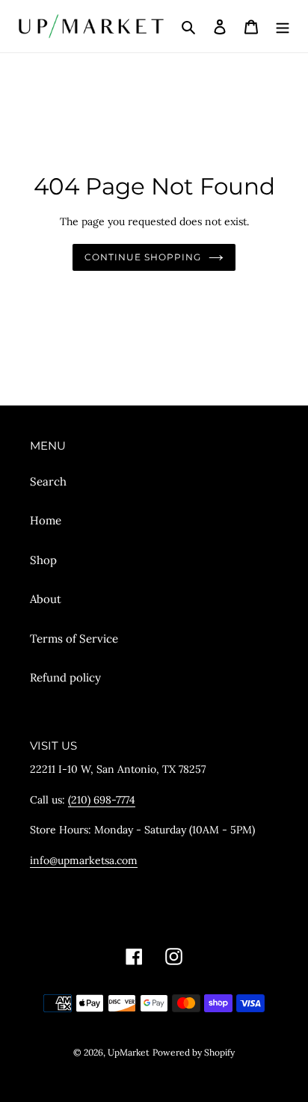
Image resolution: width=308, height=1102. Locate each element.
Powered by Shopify (194, 1052)
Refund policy (65, 677)
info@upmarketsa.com (84, 860)
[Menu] (282, 26)
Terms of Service (74, 638)
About (45, 599)
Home (45, 520)
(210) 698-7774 (101, 799)
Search (48, 481)
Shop (43, 560)
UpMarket (129, 1052)
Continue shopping (142, 257)
